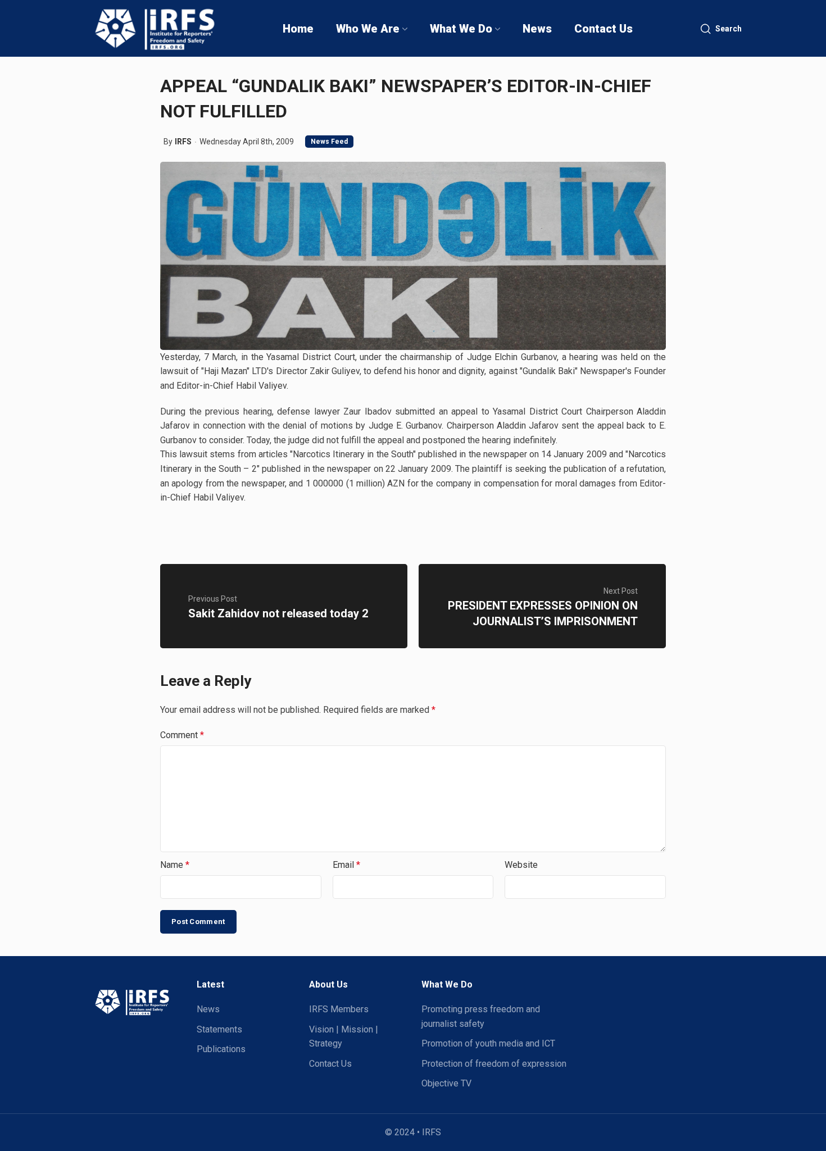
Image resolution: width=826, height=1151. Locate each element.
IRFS (183, 141)
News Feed (329, 141)
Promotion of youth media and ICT (488, 1043)
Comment (182, 735)
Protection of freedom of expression (493, 1063)
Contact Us (330, 1063)
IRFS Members (339, 1009)
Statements (219, 1029)
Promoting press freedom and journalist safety (480, 1016)
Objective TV (446, 1083)
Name (174, 864)
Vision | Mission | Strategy (343, 1036)
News (208, 1009)
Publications (221, 1049)
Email (346, 864)
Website (521, 864)
